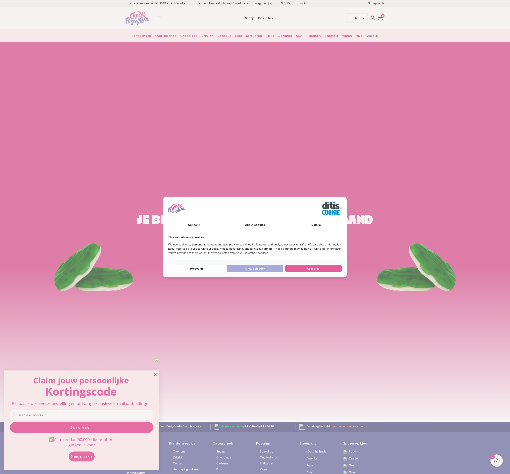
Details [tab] (316, 224)
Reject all (196, 268)
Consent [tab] (194, 224)
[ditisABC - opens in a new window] (332, 208)
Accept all (313, 268)
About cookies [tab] (255, 224)
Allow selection (255, 268)
